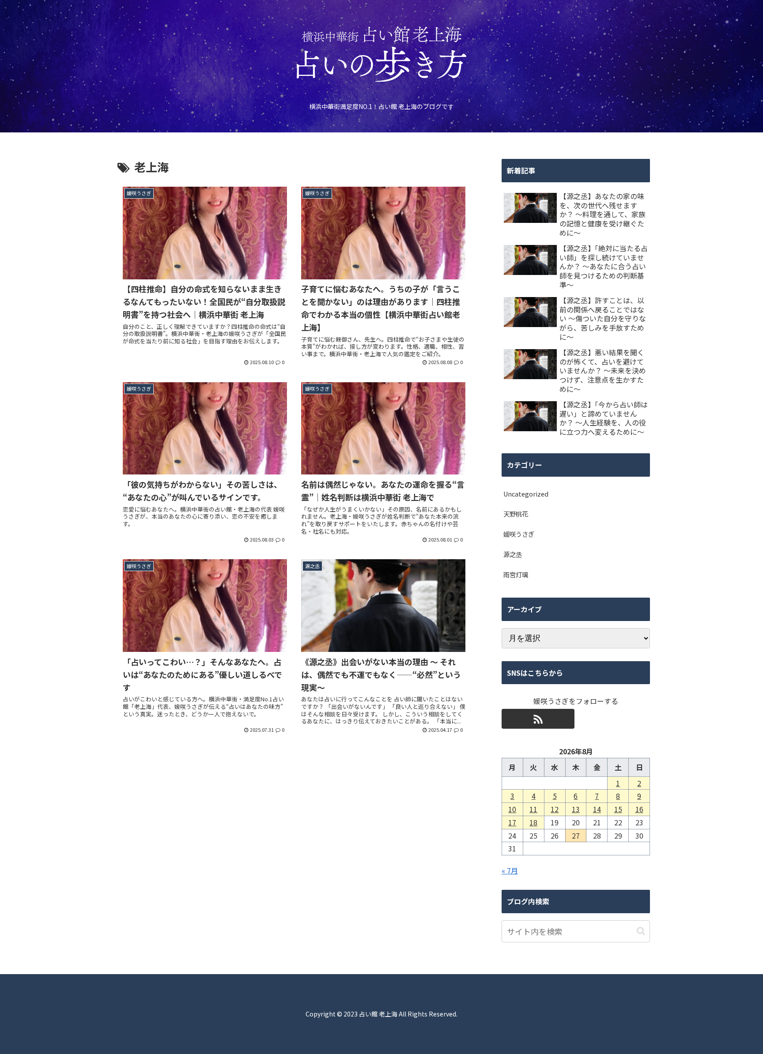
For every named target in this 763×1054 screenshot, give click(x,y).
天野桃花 (515, 513)
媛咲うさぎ (518, 533)
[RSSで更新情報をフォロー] (538, 719)
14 (597, 809)
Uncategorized (525, 493)
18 (533, 822)
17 (512, 822)
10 (512, 809)
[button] (641, 931)
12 (555, 809)
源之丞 (512, 554)
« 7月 (510, 870)
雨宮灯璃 (515, 574)
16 (639, 809)
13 (576, 809)
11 (533, 809)
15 (618, 809)
